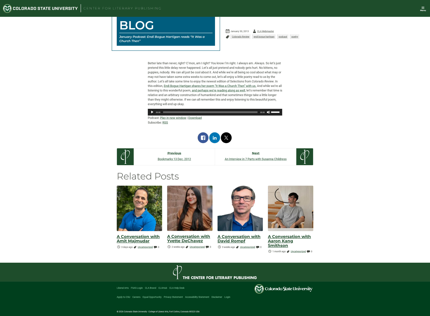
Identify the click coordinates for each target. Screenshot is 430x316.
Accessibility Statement (197, 297)
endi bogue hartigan (264, 36)
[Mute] (268, 112)
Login (227, 297)
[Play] (152, 112)
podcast (283, 36)
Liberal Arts (123, 288)
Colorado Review (240, 36)
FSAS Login (137, 288)
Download (195, 118)
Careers (136, 297)
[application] (215, 112)
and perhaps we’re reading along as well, (219, 90)
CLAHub (162, 288)
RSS (165, 122)
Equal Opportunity (152, 297)
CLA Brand (150, 288)
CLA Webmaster (263, 32)
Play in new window (173, 118)
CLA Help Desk (176, 288)
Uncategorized (145, 247)
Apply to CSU (123, 297)
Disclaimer (216, 297)
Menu (423, 10)
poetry (294, 36)
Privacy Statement (173, 297)
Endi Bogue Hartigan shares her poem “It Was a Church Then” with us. (210, 86)
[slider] (276, 112)
